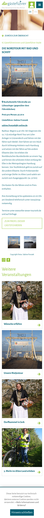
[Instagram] (4, 260)
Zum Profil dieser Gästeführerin (15, 223)
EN (35, 12)
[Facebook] (8, 260)
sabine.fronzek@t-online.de (15, 125)
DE (30, 12)
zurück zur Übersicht (16, 36)
